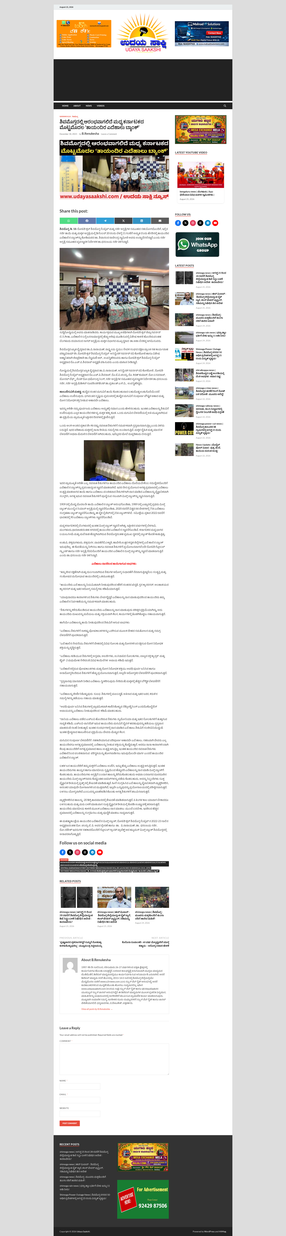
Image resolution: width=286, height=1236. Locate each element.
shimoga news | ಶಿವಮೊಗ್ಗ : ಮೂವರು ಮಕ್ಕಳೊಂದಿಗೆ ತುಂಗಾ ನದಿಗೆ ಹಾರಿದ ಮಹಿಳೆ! (149, 915)
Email (64, 1094)
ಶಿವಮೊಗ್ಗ (75, 116)
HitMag (222, 1231)
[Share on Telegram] (105, 220)
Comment (66, 1041)
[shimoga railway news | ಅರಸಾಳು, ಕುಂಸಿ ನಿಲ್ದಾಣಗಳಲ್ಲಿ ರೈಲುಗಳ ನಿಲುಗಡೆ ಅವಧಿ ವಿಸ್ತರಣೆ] (184, 406)
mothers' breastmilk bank (73, 871)
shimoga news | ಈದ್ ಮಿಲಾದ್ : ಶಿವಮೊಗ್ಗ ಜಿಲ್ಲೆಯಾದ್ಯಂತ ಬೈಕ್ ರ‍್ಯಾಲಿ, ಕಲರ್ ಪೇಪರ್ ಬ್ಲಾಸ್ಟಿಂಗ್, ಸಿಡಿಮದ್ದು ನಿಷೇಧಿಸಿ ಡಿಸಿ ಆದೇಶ (114, 916)
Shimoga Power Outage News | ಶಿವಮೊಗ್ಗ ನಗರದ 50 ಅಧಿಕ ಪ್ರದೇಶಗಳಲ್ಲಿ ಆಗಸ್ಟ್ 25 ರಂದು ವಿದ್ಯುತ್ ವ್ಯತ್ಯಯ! (209, 354)
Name (63, 1081)
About (77, 106)
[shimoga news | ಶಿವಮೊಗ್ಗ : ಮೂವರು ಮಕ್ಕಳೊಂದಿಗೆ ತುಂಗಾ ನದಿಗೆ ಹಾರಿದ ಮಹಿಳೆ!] (152, 898)
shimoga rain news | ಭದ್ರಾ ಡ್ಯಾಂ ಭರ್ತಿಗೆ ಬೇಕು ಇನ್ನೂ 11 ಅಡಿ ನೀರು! (211, 334)
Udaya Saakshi (83, 1231)
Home (65, 106)
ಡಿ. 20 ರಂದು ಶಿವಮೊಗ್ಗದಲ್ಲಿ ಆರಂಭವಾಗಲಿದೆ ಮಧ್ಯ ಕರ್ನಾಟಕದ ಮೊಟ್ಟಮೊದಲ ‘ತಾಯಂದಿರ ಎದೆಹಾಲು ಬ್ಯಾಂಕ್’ (123, 871)
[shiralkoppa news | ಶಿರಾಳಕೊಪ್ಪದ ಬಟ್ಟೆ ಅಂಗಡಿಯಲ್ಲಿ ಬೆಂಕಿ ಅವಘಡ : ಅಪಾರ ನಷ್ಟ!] (184, 370)
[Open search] (225, 105)
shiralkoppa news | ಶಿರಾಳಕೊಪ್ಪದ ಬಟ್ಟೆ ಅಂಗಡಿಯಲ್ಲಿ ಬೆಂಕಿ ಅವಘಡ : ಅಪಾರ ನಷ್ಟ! (210, 373)
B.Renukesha (90, 133)
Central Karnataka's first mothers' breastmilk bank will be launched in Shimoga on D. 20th (105, 868)
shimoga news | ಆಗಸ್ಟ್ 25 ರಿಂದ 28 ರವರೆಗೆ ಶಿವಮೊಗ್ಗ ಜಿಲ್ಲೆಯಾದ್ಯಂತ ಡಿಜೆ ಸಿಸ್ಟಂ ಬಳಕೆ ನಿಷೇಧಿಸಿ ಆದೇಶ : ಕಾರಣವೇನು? (76, 916)
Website (64, 1108)
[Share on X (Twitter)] (123, 220)
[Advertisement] (143, 80)
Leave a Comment (109, 134)
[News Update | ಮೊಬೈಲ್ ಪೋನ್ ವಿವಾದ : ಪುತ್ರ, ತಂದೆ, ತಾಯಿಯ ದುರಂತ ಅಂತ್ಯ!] (184, 444)
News (89, 106)
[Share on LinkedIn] (142, 220)
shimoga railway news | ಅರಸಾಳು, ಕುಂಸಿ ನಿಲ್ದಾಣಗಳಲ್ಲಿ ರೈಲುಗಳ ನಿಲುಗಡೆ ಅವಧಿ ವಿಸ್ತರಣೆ (210, 408)
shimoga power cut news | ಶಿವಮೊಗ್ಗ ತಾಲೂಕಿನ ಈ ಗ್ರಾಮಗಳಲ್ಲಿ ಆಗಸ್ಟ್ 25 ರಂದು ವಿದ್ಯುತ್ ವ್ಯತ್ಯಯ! (209, 428)
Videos (100, 106)
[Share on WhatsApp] (69, 220)
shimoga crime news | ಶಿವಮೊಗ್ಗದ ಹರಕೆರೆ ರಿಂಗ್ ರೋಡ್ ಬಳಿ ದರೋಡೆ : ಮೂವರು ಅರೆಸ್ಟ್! (210, 391)
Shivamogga (65, 116)
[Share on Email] (160, 220)
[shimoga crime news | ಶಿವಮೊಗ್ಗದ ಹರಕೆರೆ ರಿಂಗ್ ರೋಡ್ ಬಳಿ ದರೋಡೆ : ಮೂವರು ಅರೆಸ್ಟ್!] (184, 388)
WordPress (209, 1231)
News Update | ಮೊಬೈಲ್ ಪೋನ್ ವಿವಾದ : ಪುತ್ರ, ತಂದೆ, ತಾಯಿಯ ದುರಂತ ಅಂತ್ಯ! (208, 447)
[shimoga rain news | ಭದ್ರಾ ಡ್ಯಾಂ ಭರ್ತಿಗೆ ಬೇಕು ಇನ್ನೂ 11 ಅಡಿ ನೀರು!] (184, 332)
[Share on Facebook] (87, 220)
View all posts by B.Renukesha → (97, 1008)
